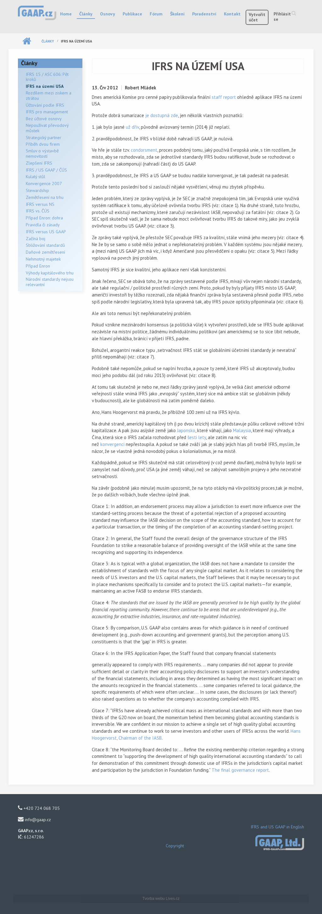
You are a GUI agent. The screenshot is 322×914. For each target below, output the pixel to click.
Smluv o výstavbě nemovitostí (42, 153)
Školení (177, 14)
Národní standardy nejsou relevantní (50, 281)
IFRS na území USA (45, 86)
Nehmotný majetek (43, 259)
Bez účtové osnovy (44, 118)
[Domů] (37, 12)
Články (85, 14)
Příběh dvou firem (43, 144)
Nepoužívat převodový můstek (47, 127)
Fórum (156, 14)
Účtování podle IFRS (45, 105)
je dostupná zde (161, 115)
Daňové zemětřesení (45, 252)
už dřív (132, 127)
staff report (224, 97)
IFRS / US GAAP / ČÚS (46, 170)
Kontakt (232, 14)
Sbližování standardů (45, 245)
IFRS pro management (47, 112)
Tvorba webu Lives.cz (161, 898)
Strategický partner (43, 137)
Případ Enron (38, 266)
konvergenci (112, 444)
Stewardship (37, 190)
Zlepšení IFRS (39, 163)
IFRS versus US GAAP (46, 231)
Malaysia (242, 430)
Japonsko (186, 430)
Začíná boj (35, 238)
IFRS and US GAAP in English (277, 827)
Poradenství (204, 14)
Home (66, 14)
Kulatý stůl (35, 176)
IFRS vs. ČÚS (37, 211)
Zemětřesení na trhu (45, 197)
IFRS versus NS (40, 204)
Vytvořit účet (257, 17)
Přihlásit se (282, 16)
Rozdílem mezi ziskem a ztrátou (48, 95)
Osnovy (107, 14)
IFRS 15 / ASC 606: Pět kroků (47, 76)
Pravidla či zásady (43, 225)
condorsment (144, 150)
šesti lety (196, 437)
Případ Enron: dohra (44, 218)
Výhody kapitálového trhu (50, 273)
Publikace (132, 14)
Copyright (175, 846)
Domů (26, 41)
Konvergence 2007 (44, 183)
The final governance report (240, 770)
